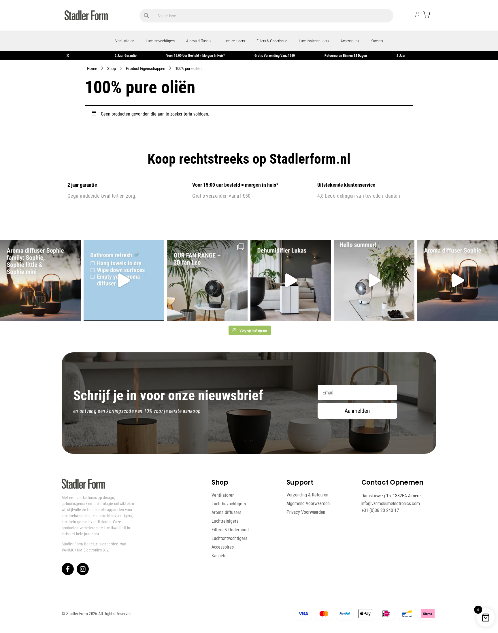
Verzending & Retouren (307, 495)
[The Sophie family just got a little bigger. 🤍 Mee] (40, 280)
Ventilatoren (124, 41)
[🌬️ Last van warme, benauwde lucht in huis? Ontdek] (374, 280)
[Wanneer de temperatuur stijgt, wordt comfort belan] (207, 280)
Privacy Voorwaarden (305, 512)
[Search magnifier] (146, 15)
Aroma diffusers (198, 41)
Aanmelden (357, 410)
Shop (111, 68)
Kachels (377, 41)
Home (92, 68)
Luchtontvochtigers (314, 41)
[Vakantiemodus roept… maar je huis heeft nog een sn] (124, 280)
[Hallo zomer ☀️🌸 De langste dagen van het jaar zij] (457, 280)
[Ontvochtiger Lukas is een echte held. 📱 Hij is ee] (290, 280)
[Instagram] (83, 569)
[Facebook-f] (68, 569)
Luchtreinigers (234, 41)
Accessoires (350, 41)
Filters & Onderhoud (271, 41)
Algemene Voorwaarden (308, 503)
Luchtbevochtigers (160, 41)
